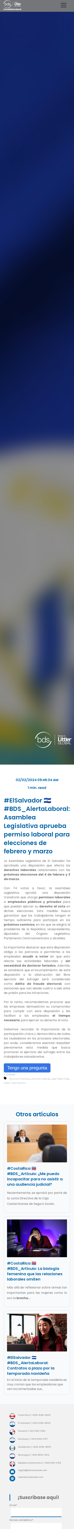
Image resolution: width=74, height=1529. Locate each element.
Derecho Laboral (40, 1079)
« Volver (10, 1074)
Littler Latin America (15, 1083)
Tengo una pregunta (27, 1067)
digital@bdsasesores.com (32, 1470)
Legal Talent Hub (60, 1079)
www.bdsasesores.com (30, 1477)
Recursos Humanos (19, 1079)
